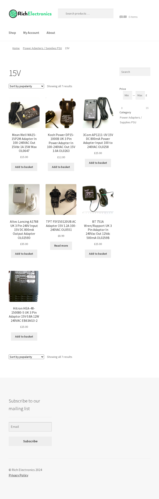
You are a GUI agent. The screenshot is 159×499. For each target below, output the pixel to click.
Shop (12, 33)
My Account (31, 33)
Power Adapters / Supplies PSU (42, 48)
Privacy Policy (18, 475)
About (51, 33)
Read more (61, 245)
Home (16, 48)
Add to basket (24, 167)
